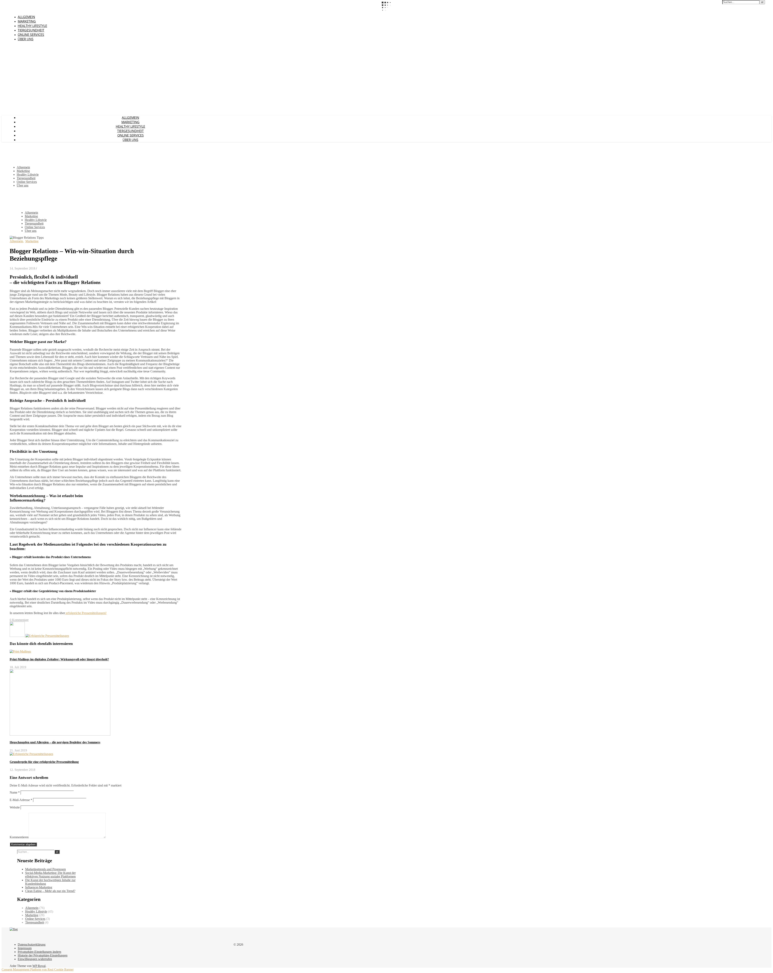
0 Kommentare (19, 620)
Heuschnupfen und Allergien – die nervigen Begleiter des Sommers (55, 742)
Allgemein (26, 17)
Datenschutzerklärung (31, 944)
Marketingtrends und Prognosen (45, 869)
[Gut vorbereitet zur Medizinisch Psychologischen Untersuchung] (18, 635)
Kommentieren (19, 837)
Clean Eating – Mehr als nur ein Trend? (50, 891)
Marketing (27, 21)
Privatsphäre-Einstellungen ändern (39, 951)
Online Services (31, 34)
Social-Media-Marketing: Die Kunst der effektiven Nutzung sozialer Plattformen (50, 874)
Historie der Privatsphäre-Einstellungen (42, 955)
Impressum (25, 948)
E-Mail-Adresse (21, 800)
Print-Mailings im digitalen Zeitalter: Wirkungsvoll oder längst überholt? (59, 659)
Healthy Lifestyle (32, 26)
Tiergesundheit (31, 30)
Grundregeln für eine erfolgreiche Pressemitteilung (44, 762)
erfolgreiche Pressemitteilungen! (85, 613)
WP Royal (38, 966)
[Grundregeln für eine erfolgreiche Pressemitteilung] (47, 635)
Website (15, 807)
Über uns (25, 39)
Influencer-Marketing (38, 887)
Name (15, 792)
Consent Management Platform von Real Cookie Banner (37, 969)
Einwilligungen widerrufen (35, 959)
